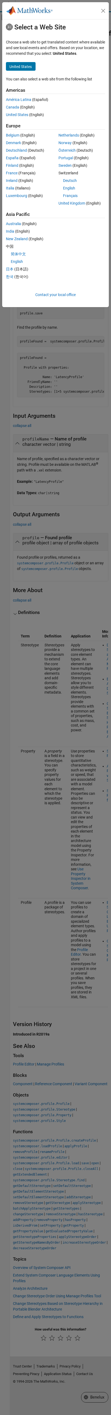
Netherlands (68, 135)
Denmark (13, 143)
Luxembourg (16, 196)
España (12, 158)
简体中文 (18, 254)
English (69, 188)
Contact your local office (55, 295)
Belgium (12, 135)
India (10, 231)
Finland (12, 165)
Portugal (65, 158)
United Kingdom (71, 203)
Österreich (67, 150)
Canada (12, 107)
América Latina (18, 99)
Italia (10, 188)
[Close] (103, 11)
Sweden (65, 165)
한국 (9, 276)
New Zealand (17, 239)
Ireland (12, 180)
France (12, 173)
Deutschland (16, 150)
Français (70, 196)
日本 (9, 269)
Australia (13, 224)
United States (17, 115)
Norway (65, 143)
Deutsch (70, 180)
